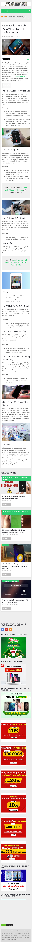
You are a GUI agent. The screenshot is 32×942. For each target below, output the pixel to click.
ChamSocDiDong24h (7, 36)
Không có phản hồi (14, 500)
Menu (4, 11)
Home (4, 18)
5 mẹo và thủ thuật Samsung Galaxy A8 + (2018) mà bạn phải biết (15, 601)
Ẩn (9, 85)
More (5, 504)
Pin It (27, 59)
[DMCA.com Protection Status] (7, 926)
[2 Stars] (2, 16)
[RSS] (10, 629)
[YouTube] (6, 629)
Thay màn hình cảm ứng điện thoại (20, 931)
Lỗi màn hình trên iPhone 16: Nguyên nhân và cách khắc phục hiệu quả (14, 531)
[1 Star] (1, 16)
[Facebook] (2, 629)
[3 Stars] (4, 16)
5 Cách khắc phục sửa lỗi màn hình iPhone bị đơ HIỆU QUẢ (13, 497)
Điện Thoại (9, 18)
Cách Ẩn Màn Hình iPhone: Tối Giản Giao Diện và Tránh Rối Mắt (16, 262)
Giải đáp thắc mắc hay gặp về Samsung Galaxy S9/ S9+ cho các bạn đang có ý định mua (15, 566)
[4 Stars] (5, 16)
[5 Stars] (7, 16)
